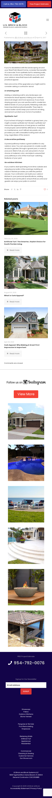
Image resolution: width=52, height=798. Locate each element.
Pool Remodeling (26, 726)
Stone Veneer (26, 716)
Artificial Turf (26, 739)
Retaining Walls (26, 736)
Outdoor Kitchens (26, 714)
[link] (26, 382)
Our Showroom (26, 758)
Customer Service (26, 756)
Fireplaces (26, 729)
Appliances (26, 741)
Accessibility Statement (19, 788)
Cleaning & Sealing (26, 753)
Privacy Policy (36, 788)
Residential (26, 743)
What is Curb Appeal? (14, 295)
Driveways (26, 709)
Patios (26, 712)
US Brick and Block (24, 37)
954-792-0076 (29, 663)
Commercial (26, 751)
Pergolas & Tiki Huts (26, 724)
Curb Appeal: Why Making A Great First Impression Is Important (22, 346)
